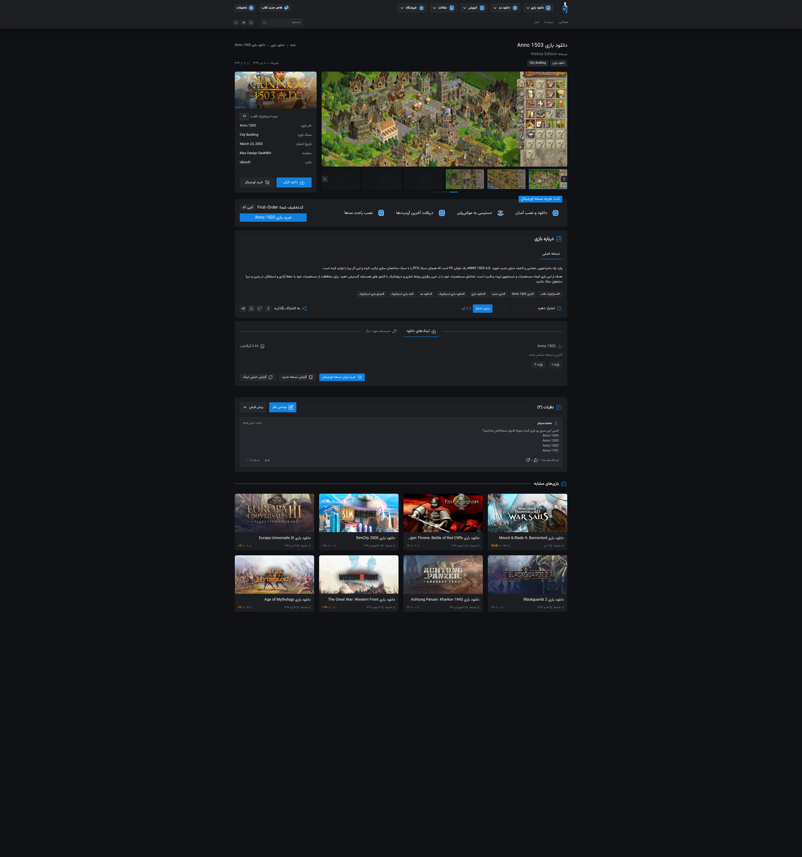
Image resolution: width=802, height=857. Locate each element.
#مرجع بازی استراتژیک (371, 294)
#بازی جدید (498, 294)
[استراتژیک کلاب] (565, 8)
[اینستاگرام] (251, 22)
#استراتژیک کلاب (550, 294)
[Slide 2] (506, 179)
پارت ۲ (538, 364)
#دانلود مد (426, 294)
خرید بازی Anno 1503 (273, 217)
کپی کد (247, 207)
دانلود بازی (559, 63)
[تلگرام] (243, 22)
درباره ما (549, 22)
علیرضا (274, 63)
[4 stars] (506, 308)
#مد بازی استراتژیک (402, 294)
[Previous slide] (325, 179)
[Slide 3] (465, 179)
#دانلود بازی (478, 294)
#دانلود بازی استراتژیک (452, 294)
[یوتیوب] (236, 22)
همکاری (563, 22)
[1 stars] (531, 308)
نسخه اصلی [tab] (551, 254)
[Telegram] (243, 308)
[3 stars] (515, 308)
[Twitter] (259, 308)
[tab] (381, 331)
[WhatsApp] (251, 308)
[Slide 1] (548, 179)
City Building (538, 63)
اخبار (536, 22)
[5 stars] (498, 308)
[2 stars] (523, 308)
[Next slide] (564, 179)
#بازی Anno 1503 (523, 294)
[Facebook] (268, 308)
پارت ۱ (555, 364)
